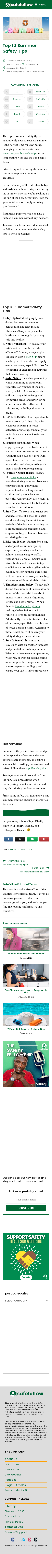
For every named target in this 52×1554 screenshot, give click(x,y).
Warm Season (38, 71)
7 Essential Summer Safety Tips (26, 1029)
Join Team (12, 1464)
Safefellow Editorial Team (18, 60)
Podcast (10, 1479)
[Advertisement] (26, 270)
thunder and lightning (28, 606)
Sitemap (10, 1506)
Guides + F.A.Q (14, 1511)
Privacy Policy (14, 1521)
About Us (11, 1459)
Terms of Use (14, 1527)
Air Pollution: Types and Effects (26, 953)
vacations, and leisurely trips (20, 153)
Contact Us (12, 1516)
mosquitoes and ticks (23, 477)
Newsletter (12, 1469)
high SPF (31, 357)
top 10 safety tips (36, 768)
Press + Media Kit (16, 1490)
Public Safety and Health (17, 71)
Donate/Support (16, 1532)
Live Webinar (13, 1474)
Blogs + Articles (15, 1485)
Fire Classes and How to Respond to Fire (26, 991)
